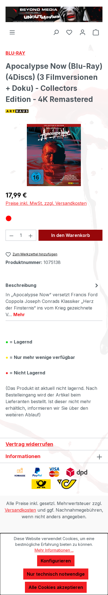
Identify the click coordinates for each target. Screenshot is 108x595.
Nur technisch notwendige (56, 574)
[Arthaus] (54, 111)
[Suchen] (56, 32)
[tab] (53, 299)
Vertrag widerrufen (29, 444)
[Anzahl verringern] (11, 235)
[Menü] (12, 32)
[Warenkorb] (95, 32)
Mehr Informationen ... (54, 550)
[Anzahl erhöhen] (31, 235)
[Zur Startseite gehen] (54, 14)
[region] (54, 155)
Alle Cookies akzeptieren (56, 587)
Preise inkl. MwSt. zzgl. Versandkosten (46, 203)
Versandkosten (20, 510)
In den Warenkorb (70, 235)
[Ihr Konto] (82, 32)
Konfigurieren (56, 561)
